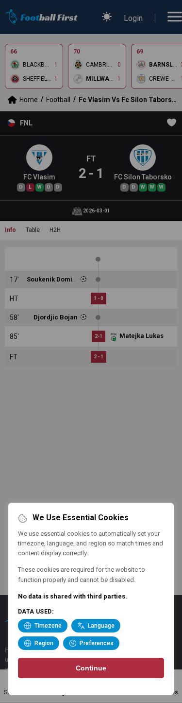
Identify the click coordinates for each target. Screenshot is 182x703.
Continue (91, 668)
